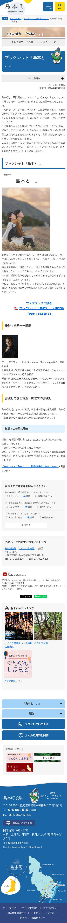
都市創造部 (10, 548)
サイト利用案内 (30, 908)
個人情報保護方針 (16, 913)
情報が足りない (45, 496)
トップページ (15, 18)
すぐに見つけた (15, 517)
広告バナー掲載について (32, 918)
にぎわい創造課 (26, 548)
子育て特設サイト (13, 681)
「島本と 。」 (32, 703)
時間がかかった (49, 517)
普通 (28, 496)
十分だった (13, 496)
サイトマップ (9, 908)
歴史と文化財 (41, 643)
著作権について (51, 908)
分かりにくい (46, 507)
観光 (31, 713)
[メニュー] (48, 6)
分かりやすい (14, 507)
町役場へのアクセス (22, 823)
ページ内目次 (33, 78)
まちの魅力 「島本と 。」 (36, 18)
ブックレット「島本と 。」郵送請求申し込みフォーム (30, 466)
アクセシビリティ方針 (42, 913)
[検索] (60, 6)
